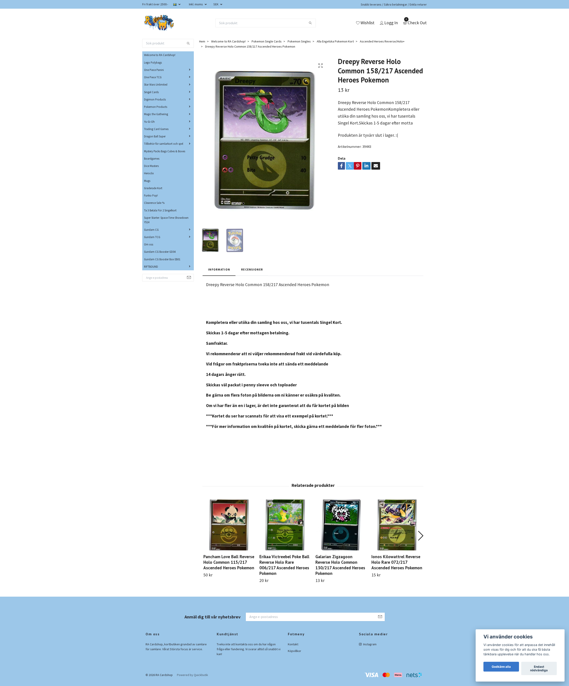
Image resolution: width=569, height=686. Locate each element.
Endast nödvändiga (539, 668)
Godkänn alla (501, 666)
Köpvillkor (294, 651)
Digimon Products (155, 99)
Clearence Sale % (154, 203)
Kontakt (293, 644)
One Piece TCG (153, 77)
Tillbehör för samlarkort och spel (163, 143)
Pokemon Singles (299, 41)
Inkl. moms (196, 4)
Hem (202, 41)
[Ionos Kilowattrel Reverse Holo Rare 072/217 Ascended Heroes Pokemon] (396, 524)
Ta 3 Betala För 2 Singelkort (160, 210)
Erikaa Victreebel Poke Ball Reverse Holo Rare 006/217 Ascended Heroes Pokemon (284, 565)
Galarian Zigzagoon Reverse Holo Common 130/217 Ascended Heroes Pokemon (340, 565)
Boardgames (151, 158)
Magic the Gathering (156, 114)
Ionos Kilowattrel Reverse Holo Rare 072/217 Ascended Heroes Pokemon (396, 562)
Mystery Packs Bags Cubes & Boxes (164, 151)
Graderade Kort (153, 188)
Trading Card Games (156, 129)
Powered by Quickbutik (192, 675)
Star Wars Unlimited (155, 84)
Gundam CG (151, 229)
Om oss (148, 244)
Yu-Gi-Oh (149, 121)
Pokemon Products (155, 106)
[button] (420, 536)
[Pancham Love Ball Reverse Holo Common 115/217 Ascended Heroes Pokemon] (228, 524)
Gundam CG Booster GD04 (160, 251)
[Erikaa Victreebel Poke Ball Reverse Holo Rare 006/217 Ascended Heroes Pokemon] (284, 524)
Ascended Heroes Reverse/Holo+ (382, 41)
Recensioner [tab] (252, 269)
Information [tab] (219, 269)
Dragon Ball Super (155, 136)
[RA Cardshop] (159, 23)
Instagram (370, 644)
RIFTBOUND (151, 266)
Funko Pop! (151, 195)
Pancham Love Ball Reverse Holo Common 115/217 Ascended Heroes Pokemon (228, 562)
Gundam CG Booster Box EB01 (162, 259)
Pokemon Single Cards (267, 41)
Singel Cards (151, 92)
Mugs (147, 181)
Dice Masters (151, 166)
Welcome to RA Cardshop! (159, 55)
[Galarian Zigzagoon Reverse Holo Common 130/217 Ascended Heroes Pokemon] (340, 524)
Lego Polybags (153, 62)
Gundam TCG (152, 237)
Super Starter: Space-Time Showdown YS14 (166, 220)
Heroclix (149, 173)
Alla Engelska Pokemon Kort (335, 41)
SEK (216, 4)
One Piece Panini (154, 70)
